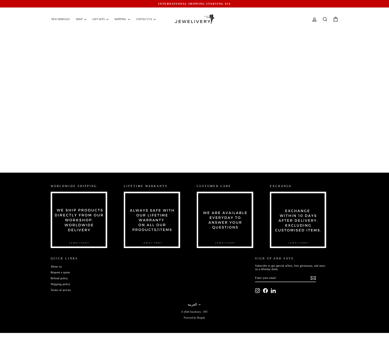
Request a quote (60, 272)
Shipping (120, 19)
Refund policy (59, 278)
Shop (79, 19)
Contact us (144, 19)
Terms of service (61, 290)
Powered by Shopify (194, 317)
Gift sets (98, 19)
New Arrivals (60, 19)
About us (56, 266)
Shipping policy (60, 284)
